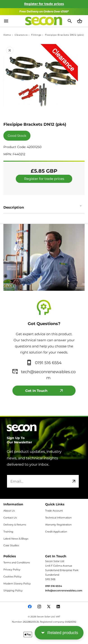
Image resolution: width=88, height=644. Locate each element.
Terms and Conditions (16, 562)
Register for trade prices (44, 4)
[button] (44, 205)
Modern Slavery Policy (17, 583)
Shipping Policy (13, 590)
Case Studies (11, 545)
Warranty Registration (58, 524)
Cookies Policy (12, 576)
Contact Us (10, 517)
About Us (9, 510)
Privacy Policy (11, 569)
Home (7, 35)
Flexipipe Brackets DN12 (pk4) (64, 35)
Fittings (36, 35)
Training (8, 531)
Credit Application (56, 531)
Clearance (21, 35)
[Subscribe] (74, 481)
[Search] (70, 21)
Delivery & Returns (14, 524)
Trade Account (54, 510)
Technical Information (58, 517)
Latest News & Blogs (15, 538)
